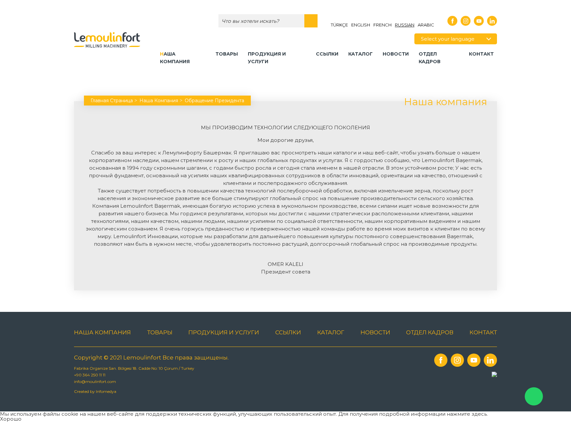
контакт (481, 54)
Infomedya (106, 391)
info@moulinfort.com (95, 381)
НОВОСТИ (396, 54)
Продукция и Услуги (267, 57)
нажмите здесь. (467, 414)
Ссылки (327, 54)
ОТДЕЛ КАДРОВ (429, 57)
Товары (226, 54)
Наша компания (175, 57)
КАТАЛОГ (360, 54)
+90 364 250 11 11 (89, 374)
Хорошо (10, 419)
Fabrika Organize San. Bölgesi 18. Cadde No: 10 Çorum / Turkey (134, 368)
